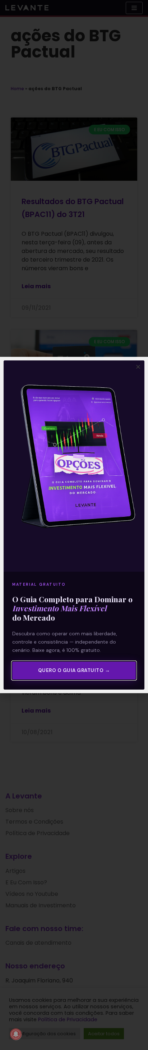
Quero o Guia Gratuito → (74, 670)
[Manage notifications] (16, 1034)
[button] (138, 366)
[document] (74, 525)
